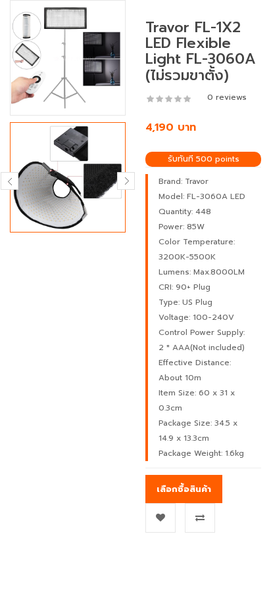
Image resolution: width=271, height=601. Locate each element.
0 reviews (227, 97)
